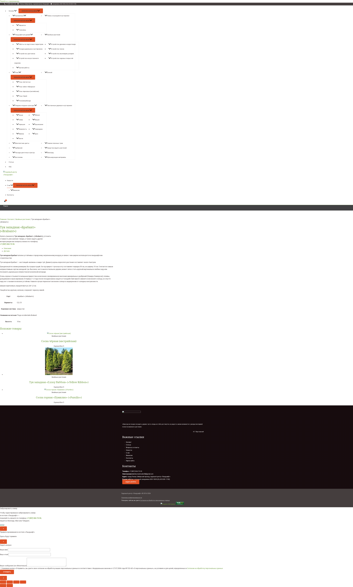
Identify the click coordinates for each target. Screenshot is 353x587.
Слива (21, 120)
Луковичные (19, 16)
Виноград (50, 152)
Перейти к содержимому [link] (9, 1)
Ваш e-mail (4, 554)
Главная (3, 219)
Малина (21, 134)
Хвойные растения (53, 35)
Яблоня (37, 115)
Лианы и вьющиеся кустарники (58, 16)
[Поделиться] (10, 582)
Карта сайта (130, 461)
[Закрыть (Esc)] (3, 582)
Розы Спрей (23, 96)
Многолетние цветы (22, 143)
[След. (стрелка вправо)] (10, 585)
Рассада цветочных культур (25, 152)
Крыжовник (39, 124)
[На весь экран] (16, 582)
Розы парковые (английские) (29, 91)
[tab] (59, 248)
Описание (7, 248)
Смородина (38, 129)
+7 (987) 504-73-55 (7, 244)
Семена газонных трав (55, 143)
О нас (9, 185)
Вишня (37, 120)
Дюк (36, 134)
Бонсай (49, 72)
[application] (15, 11)
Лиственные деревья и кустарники (59, 105)
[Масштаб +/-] (23, 582)
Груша (21, 115)
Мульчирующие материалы (56, 157)
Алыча (21, 138)
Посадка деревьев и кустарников (30, 49)
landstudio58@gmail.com (145, 474)
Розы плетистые (25, 82)
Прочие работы (24, 68)
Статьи (11, 162)
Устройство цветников (27, 54)
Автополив (19, 157)
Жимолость (23, 129)
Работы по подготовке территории (31, 44)
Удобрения (18, 148)
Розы (17, 72)
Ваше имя (4, 550)
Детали (7, 251)
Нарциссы (22, 25)
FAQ (10, 167)
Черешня (22, 124)
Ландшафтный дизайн (22, 35)
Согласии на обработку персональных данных (205, 568)
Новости (10, 180)
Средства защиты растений (57, 148)
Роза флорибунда (25, 101)
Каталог (11, 11)
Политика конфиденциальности (131, 498)
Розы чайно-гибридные (27, 87)
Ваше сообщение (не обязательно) (13, 566)
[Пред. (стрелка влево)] (3, 585)
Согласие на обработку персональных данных (155, 500)
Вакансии (16, 190)
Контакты (10, 195)
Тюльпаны (22, 30)
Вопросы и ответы (132, 447)
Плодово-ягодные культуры (24, 105)
